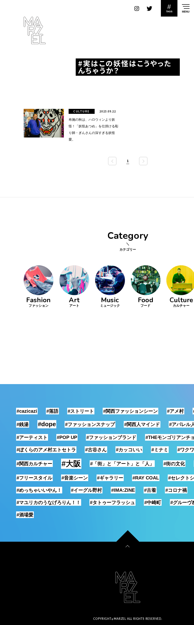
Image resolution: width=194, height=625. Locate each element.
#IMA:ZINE (123, 490)
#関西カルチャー (34, 463)
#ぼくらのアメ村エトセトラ (46, 449)
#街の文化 (174, 463)
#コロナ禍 (176, 490)
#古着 (150, 490)
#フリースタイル (34, 477)
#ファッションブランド (111, 437)
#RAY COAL (145, 477)
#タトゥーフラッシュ (112, 502)
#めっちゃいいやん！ (39, 490)
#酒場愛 (25, 514)
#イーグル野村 (86, 490)
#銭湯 (23, 424)
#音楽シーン (75, 477)
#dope (47, 424)
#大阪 (71, 463)
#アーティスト (32, 437)
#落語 (52, 411)
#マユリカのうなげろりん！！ (49, 502)
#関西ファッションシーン (130, 411)
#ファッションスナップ (90, 424)
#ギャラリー (110, 477)
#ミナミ (159, 449)
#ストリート (81, 411)
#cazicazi (27, 411)
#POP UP (67, 437)
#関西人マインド (142, 424)
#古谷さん (96, 449)
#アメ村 (175, 411)
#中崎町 (152, 502)
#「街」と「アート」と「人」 (122, 463)
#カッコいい (129, 449)
